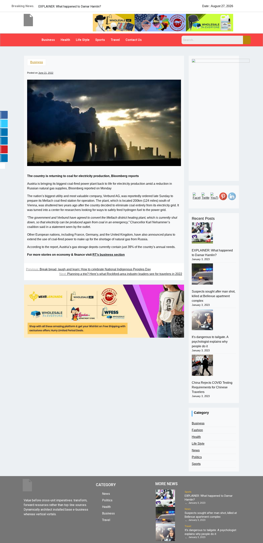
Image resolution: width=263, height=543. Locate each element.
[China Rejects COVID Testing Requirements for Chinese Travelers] (202, 365)
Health (65, 40)
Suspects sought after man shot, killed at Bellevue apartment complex (213, 296)
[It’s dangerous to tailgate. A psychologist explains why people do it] (202, 319)
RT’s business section (108, 254)
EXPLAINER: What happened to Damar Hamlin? (212, 253)
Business (48, 40)
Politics (197, 457)
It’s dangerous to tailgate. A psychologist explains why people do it (210, 341)
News (196, 450)
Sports (100, 40)
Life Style (83, 40)
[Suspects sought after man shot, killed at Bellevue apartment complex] (202, 274)
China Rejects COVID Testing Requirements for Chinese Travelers (212, 387)
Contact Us (134, 40)
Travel (115, 40)
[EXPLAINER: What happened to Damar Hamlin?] (202, 233)
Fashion (197, 430)
